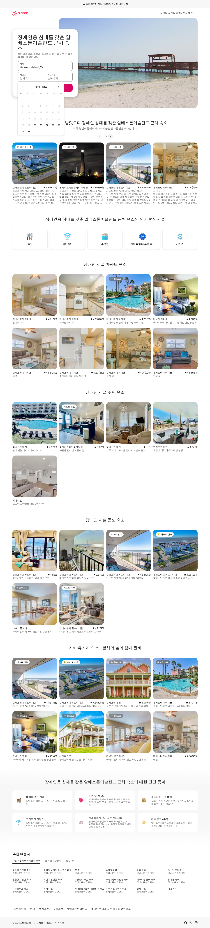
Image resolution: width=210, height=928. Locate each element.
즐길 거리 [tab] (70, 860)
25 (35, 125)
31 (29, 131)
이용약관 (59, 922)
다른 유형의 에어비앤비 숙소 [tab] (26, 860)
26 (41, 125)
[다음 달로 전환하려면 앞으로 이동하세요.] (59, 87)
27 (47, 125)
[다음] (110, 136)
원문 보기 (123, 4)
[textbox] (31, 78)
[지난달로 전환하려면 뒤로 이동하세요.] (23, 87)
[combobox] (45, 67)
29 (59, 125)
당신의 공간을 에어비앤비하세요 (178, 13)
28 (53, 125)
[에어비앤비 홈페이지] (20, 13)
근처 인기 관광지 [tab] (53, 860)
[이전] (99, 136)
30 (22, 131)
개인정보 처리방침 (43, 922)
